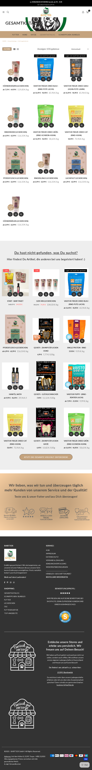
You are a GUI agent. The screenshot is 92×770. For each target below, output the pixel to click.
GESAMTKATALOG (11, 593)
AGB (48, 550)
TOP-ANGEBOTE (11, 613)
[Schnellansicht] (21, 79)
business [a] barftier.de (65, 685)
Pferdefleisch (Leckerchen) (15, 178)
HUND (24, 35)
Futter (15, 35)
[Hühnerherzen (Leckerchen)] (16, 67)
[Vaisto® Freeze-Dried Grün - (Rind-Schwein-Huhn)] (46, 114)
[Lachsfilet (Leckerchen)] (76, 160)
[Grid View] (14, 49)
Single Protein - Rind (76, 348)
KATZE (33, 35)
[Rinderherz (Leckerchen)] (16, 114)
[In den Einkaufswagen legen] (76, 125)
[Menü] (3, 12)
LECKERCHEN (9, 603)
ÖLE (5, 606)
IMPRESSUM (51, 553)
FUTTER (7, 600)
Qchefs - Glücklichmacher (46, 394)
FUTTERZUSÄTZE (11, 610)
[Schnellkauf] (15, 79)
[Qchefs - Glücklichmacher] (46, 376)
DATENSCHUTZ (52, 557)
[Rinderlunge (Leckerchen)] (46, 160)
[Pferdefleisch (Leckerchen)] (16, 160)
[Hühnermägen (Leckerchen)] (16, 203)
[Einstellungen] (83, 12)
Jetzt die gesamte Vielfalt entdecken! (46, 457)
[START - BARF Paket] (15, 283)
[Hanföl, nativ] (15, 376)
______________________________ (57, 570)
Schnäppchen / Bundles (69, 35)
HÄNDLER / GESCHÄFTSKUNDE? (58, 574)
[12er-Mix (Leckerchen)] (46, 283)
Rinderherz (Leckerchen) (15, 132)
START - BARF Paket (15, 301)
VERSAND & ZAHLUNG (55, 560)
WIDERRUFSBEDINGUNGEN (57, 567)
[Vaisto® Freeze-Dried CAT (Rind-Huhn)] (76, 114)
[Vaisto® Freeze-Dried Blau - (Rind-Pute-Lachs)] (46, 67)
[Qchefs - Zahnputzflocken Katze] (46, 422)
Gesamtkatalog (47, 35)
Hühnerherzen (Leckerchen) (16, 86)
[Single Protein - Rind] (76, 329)
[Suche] (8, 12)
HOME (4, 41)
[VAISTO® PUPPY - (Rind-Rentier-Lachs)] (76, 376)
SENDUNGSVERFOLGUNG (56, 564)
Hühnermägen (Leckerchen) (15, 221)
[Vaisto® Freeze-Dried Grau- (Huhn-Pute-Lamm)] (76, 67)
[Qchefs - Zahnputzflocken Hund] (46, 329)
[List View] (17, 49)
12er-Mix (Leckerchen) (46, 301)
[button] (87, 12)
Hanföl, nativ (15, 394)
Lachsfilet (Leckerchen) (76, 178)
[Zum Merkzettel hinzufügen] (10, 79)
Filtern (7, 49)
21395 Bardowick (65, 672)
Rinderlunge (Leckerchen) (46, 178)
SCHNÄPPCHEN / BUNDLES (14, 596)
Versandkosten (15, 764)
